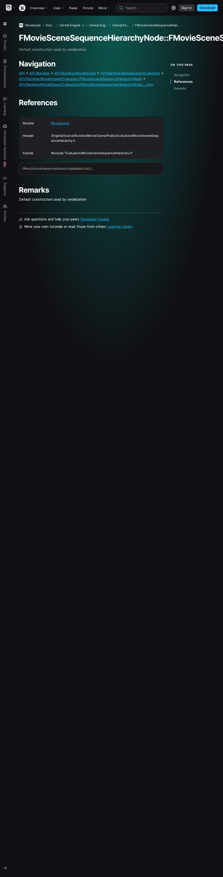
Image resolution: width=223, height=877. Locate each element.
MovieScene (60, 123)
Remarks (180, 88)
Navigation (182, 75)
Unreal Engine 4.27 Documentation (98, 25)
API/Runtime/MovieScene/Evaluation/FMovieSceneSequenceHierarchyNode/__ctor (86, 84)
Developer (33, 25)
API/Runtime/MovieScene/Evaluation (130, 73)
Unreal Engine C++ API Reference (121, 25)
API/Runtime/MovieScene (75, 73)
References (183, 81)
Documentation (50, 25)
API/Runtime (39, 73)
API (22, 73)
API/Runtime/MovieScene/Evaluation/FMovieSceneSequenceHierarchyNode (80, 79)
